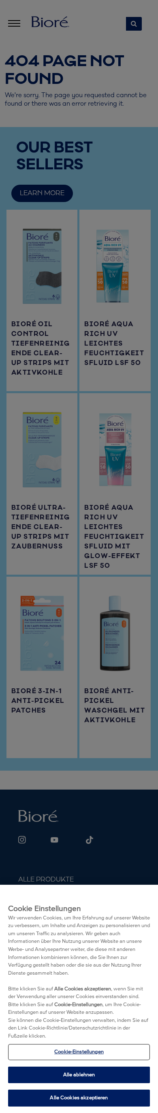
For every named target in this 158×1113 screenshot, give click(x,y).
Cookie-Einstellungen (79, 1052)
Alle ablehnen (79, 1075)
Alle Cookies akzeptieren (79, 1097)
